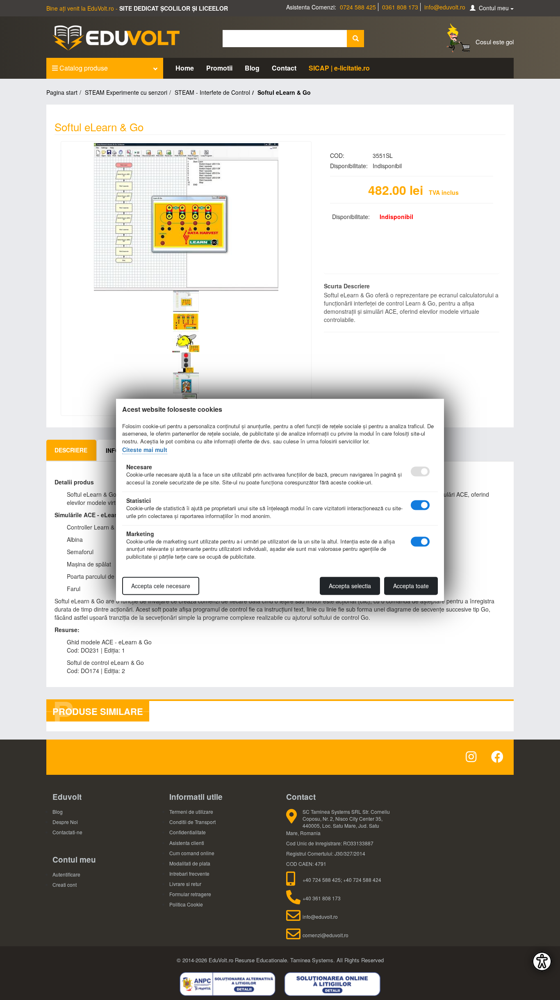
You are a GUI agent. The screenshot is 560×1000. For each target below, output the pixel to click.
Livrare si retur (185, 883)
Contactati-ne (67, 832)
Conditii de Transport (192, 821)
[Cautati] (355, 38)
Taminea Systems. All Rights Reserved (337, 960)
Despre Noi (65, 821)
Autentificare (66, 874)
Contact (284, 68)
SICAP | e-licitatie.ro (339, 68)
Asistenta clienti (186, 842)
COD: (337, 155)
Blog (252, 68)
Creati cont (64, 884)
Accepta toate (411, 586)
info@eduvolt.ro (444, 7)
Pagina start (61, 92)
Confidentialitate (187, 832)
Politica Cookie (186, 904)
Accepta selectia (350, 586)
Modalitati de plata (189, 863)
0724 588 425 (358, 7)
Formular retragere (190, 893)
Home (184, 68)
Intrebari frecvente (189, 873)
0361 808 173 (400, 7)
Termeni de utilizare (191, 811)
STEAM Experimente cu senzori (126, 92)
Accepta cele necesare (160, 586)
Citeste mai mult (144, 449)
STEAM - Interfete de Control (212, 92)
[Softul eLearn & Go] (186, 217)
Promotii (219, 68)
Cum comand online (191, 852)
